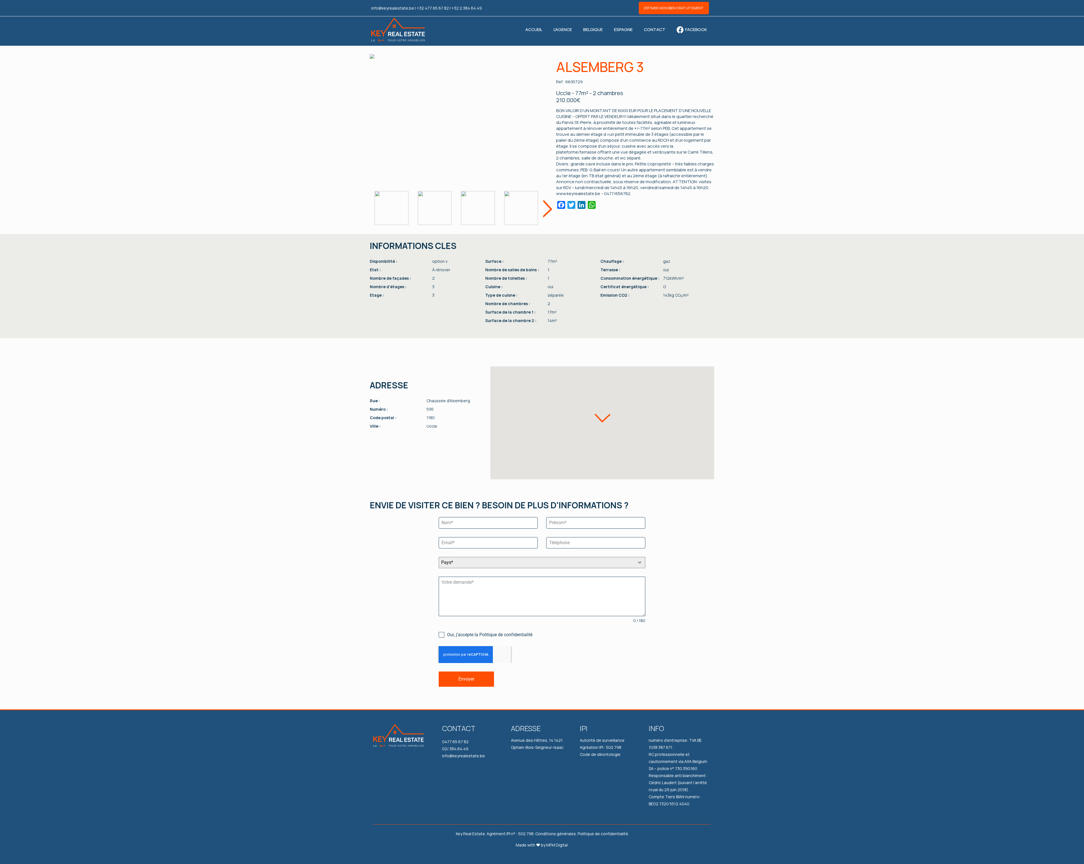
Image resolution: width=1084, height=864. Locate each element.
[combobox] (542, 562)
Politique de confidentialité (603, 833)
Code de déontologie (600, 754)
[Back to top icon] (1061, 854)
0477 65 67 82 (455, 741)
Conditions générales (555, 833)
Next (547, 208)
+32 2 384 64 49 (466, 8)
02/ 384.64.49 (455, 748)
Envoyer (466, 679)
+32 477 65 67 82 (433, 8)
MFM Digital (557, 845)
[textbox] (536, 562)
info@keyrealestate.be (392, 8)
